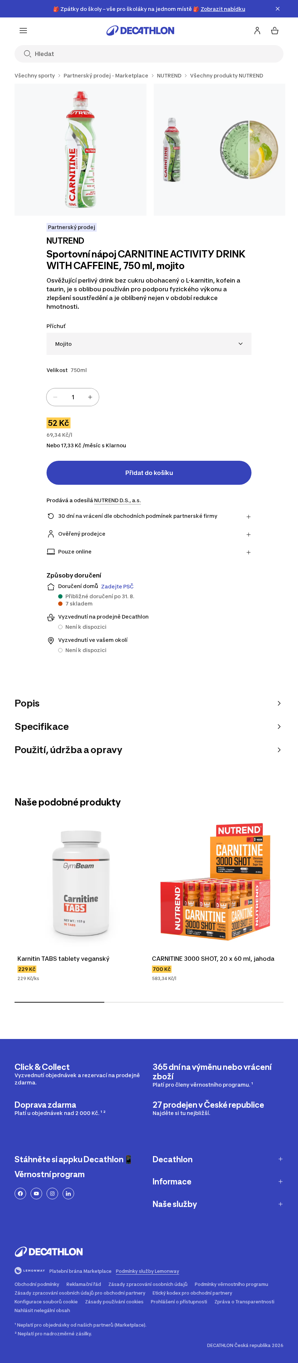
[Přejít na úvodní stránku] (140, 30)
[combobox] (149, 344)
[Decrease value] (55, 397)
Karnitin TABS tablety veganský (63, 958)
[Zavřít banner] (277, 9)
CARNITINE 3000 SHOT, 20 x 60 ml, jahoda (213, 958)
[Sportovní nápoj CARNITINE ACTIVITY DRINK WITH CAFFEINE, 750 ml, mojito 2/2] (220, 150)
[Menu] (23, 30)
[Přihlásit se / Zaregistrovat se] (257, 30)
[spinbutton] (72, 397)
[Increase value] (90, 397)
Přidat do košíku (149, 472)
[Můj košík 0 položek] (274, 30)
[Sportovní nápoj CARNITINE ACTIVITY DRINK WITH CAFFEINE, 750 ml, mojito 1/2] (80, 150)
